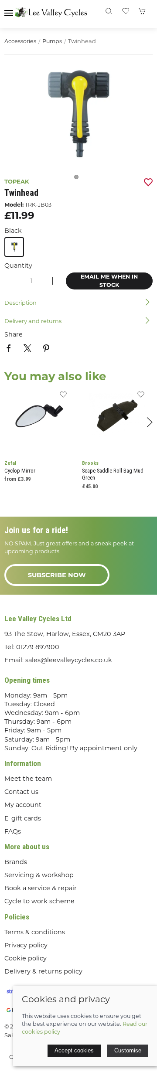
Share (13, 334)
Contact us (21, 792)
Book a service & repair (40, 888)
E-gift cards (22, 818)
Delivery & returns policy (43, 971)
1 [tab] (78, 179)
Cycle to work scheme (39, 901)
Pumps (52, 41)
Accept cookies (74, 1050)
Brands (15, 862)
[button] (8, 13)
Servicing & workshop (39, 875)
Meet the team (28, 779)
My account (22, 805)
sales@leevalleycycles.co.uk (68, 660)
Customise (127, 1050)
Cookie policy (25, 958)
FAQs (12, 831)
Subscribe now (57, 575)
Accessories (20, 41)
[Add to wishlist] (63, 397)
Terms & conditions (34, 932)
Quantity (18, 265)
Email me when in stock (109, 280)
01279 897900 (37, 647)
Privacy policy (26, 945)
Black (13, 231)
